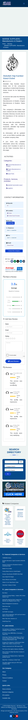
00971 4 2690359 (11, 237)
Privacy (4, 675)
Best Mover (4, 592)
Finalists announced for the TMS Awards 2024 (12, 646)
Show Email (10, 245)
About (4, 671)
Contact (4, 681)
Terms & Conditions (7, 678)
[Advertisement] (14, 22)
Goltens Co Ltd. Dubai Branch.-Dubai (10, 582)
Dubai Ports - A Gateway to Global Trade (11, 659)
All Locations (5, 695)
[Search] (8, 474)
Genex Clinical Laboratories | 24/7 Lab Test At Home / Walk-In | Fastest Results (14, 615)
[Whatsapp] (15, 261)
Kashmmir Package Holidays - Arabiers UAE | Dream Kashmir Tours (13, 596)
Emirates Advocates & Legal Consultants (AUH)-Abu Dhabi (13, 561)
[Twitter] (18, 261)
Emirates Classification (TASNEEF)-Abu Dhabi (12, 574)
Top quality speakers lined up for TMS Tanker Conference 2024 (12, 663)
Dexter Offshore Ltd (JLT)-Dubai (9, 579)
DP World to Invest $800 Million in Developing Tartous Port (12, 634)
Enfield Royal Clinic (6, 621)
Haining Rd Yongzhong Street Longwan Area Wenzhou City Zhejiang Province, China (11, 600)
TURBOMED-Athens (6, 557)
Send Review (14, 361)
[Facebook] (12, 261)
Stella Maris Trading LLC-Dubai (9, 585)
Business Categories (7, 692)
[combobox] (14, 465)
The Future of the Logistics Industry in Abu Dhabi (13, 649)
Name (7, 324)
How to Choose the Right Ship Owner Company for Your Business (13, 652)
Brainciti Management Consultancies (10, 603)
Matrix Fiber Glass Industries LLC (9, 618)
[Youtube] (17, 716)
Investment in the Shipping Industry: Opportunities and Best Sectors (13, 656)
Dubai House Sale (6, 606)
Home (4, 43)
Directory (9, 43)
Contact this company (14, 250)
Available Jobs (6, 698)
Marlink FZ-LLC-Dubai (7, 568)
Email (7, 330)
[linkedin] (20, 261)
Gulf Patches (5, 609)
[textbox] (14, 466)
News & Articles (6, 689)
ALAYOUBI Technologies (7, 611)
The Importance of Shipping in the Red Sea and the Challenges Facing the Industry (13, 630)
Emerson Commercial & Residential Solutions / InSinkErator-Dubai (12, 565)
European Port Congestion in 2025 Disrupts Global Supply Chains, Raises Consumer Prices (13, 643)
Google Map (10, 223)
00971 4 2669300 (11, 230)
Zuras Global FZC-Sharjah (8, 576)
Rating (7, 336)
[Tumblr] (23, 261)
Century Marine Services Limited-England (11, 571)
